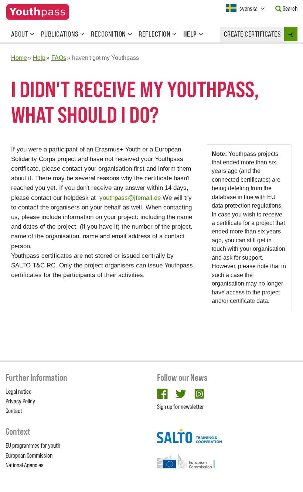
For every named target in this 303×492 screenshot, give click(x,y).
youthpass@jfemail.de (130, 197)
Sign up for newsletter (180, 406)
